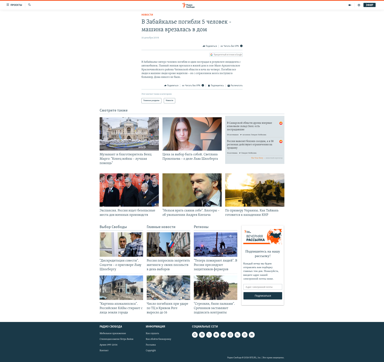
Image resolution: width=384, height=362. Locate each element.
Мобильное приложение (113, 333)
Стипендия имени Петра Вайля (116, 339)
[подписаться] (252, 335)
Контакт (104, 351)
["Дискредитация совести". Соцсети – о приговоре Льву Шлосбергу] (121, 244)
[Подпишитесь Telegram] (223, 335)
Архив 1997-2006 (108, 345)
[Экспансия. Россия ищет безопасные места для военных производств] (129, 190)
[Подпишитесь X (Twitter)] (209, 335)
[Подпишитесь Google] (195, 335)
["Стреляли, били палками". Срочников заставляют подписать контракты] (215, 287)
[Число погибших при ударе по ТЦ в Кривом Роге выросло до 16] (168, 287)
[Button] (210, 46)
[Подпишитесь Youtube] (216, 335)
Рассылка (151, 345)
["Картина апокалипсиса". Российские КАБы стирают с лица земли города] (121, 287)
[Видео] (349, 5)
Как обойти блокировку (158, 339)
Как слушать (152, 333)
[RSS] (237, 335)
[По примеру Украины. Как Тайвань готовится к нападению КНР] (254, 190)
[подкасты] (358, 5)
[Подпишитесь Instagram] (230, 335)
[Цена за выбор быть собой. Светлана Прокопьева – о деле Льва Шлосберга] (192, 134)
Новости (147, 15)
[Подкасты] (245, 335)
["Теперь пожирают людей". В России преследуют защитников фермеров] (215, 244)
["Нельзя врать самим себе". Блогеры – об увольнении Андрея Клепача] (192, 190)
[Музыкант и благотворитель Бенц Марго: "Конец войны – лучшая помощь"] (129, 134)
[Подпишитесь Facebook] (202, 335)
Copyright (151, 351)
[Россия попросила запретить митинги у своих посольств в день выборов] (168, 244)
